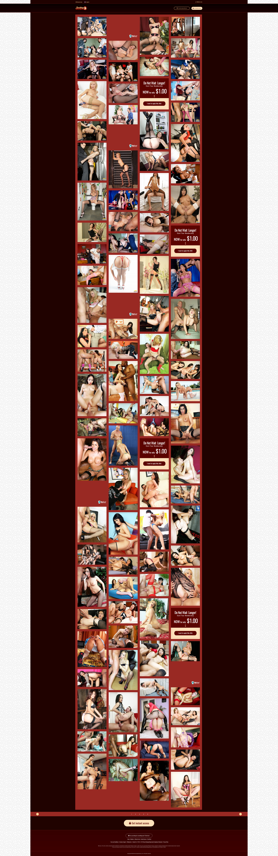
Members (132, 839)
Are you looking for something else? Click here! (139, 836)
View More (149, 839)
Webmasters (129, 842)
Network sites (79, 2)
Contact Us (135, 842)
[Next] (240, 814)
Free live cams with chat (182, 8)
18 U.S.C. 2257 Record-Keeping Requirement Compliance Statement (150, 842)
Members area (199, 2)
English (87, 2)
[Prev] (37, 814)
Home (128, 839)
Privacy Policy (165, 842)
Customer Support (122, 842)
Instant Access (143, 839)
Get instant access (197, 8)
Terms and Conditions (114, 842)
